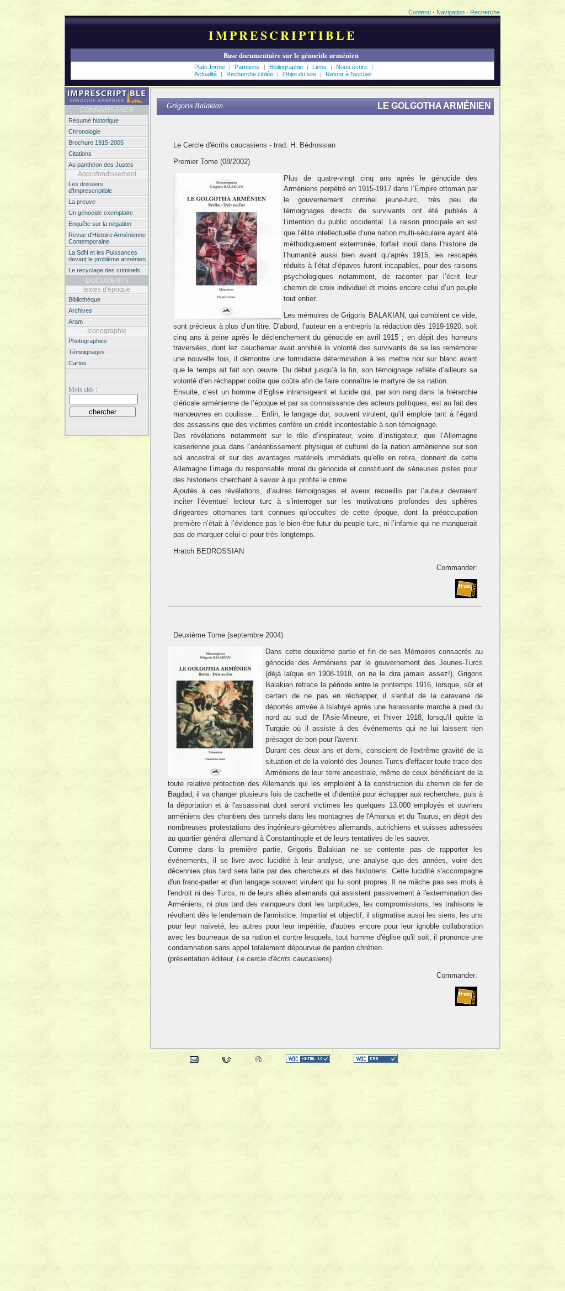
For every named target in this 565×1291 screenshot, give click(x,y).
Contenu (419, 12)
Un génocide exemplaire (100, 212)
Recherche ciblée (250, 74)
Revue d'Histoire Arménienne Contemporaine (107, 238)
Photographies (87, 341)
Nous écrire (352, 67)
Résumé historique (93, 120)
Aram (75, 321)
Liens (320, 67)
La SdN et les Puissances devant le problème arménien (107, 255)
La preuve (81, 201)
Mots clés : (82, 388)
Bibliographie (287, 67)
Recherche (485, 12)
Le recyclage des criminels (104, 270)
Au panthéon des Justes (101, 164)
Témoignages (86, 352)
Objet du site (300, 74)
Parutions (247, 67)
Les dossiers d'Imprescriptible (90, 187)
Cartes (77, 363)
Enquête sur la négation (99, 223)
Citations (80, 153)
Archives (80, 310)
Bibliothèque (84, 299)
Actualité (205, 74)
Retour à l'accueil (348, 74)
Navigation (450, 12)
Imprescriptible (283, 35)
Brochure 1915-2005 (96, 142)
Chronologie (84, 131)
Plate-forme (209, 67)
